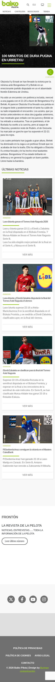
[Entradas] (41, 4)
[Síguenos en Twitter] (11, 600)
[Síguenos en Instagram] (44, 600)
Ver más (27, 254)
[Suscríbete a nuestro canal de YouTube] (33, 600)
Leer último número (14, 541)
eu (33, 5)
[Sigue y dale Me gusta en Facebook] (22, 600)
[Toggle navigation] (49, 5)
